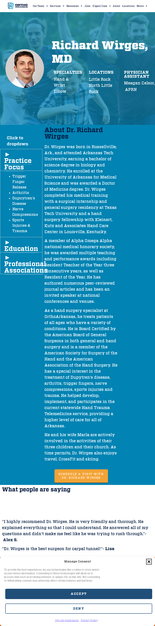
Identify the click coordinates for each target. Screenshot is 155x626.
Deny (78, 608)
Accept (79, 593)
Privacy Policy (89, 620)
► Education (21, 245)
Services (55, 6)
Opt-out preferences (67, 620)
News (140, 6)
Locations (128, 6)
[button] (149, 562)
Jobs (87, 6)
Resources (72, 6)
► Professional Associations (26, 264)
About (116, 6)
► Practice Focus (17, 161)
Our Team (38, 6)
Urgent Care (99, 6)
